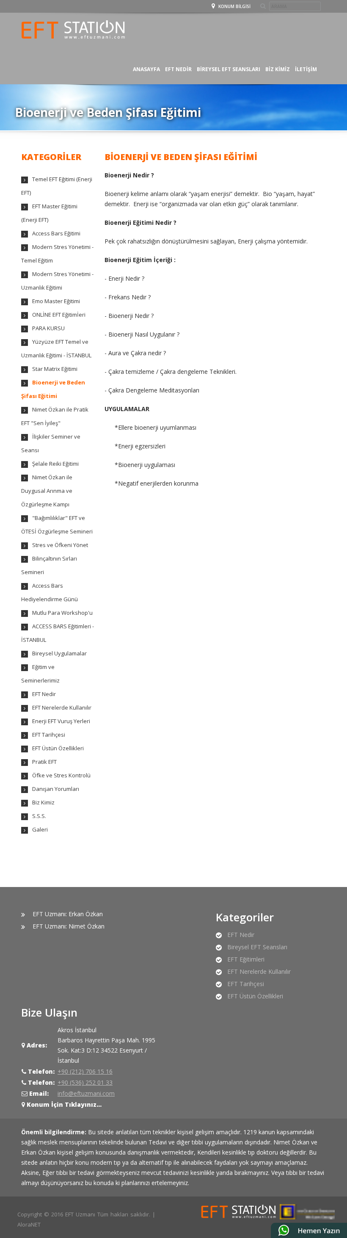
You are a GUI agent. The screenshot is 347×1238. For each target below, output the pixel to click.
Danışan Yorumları (55, 789)
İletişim (306, 69)
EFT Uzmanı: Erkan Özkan (68, 914)
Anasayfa (146, 69)
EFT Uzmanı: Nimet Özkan (69, 926)
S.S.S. (39, 816)
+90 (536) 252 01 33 (85, 1082)
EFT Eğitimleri (245, 959)
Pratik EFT (44, 761)
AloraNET (29, 1224)
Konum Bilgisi (234, 6)
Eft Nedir (178, 69)
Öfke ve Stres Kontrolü (61, 775)
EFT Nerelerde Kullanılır (61, 707)
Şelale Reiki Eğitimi (55, 463)
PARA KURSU (48, 328)
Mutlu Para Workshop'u (62, 612)
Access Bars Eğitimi (56, 233)
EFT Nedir (44, 694)
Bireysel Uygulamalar (59, 653)
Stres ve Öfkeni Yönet (60, 545)
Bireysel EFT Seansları (228, 69)
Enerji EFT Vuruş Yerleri (61, 721)
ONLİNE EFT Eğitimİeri (58, 314)
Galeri (40, 829)
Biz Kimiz (277, 69)
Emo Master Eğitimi (56, 301)
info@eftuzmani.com (86, 1093)
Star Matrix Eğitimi (54, 369)
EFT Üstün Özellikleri (58, 748)
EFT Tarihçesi (48, 734)
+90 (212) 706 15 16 (85, 1071)
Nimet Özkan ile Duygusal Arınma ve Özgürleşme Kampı (46, 490)
